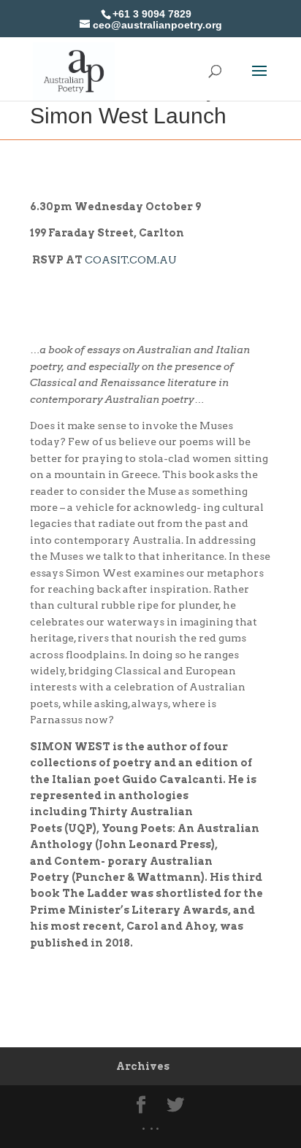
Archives (142, 1066)
